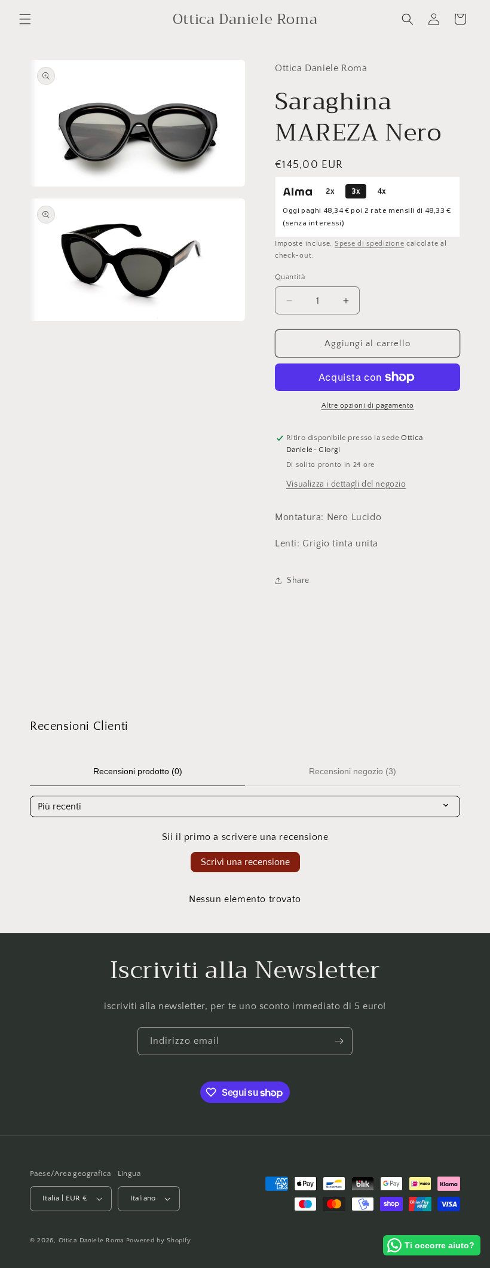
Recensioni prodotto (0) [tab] (137, 771)
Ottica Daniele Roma (91, 1240)
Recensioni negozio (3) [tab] (352, 771)
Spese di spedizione (369, 244)
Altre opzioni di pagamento (367, 406)
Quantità (290, 277)
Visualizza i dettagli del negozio (346, 484)
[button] (25, 19)
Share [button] (298, 580)
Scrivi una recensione (245, 862)
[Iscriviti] (339, 1041)
